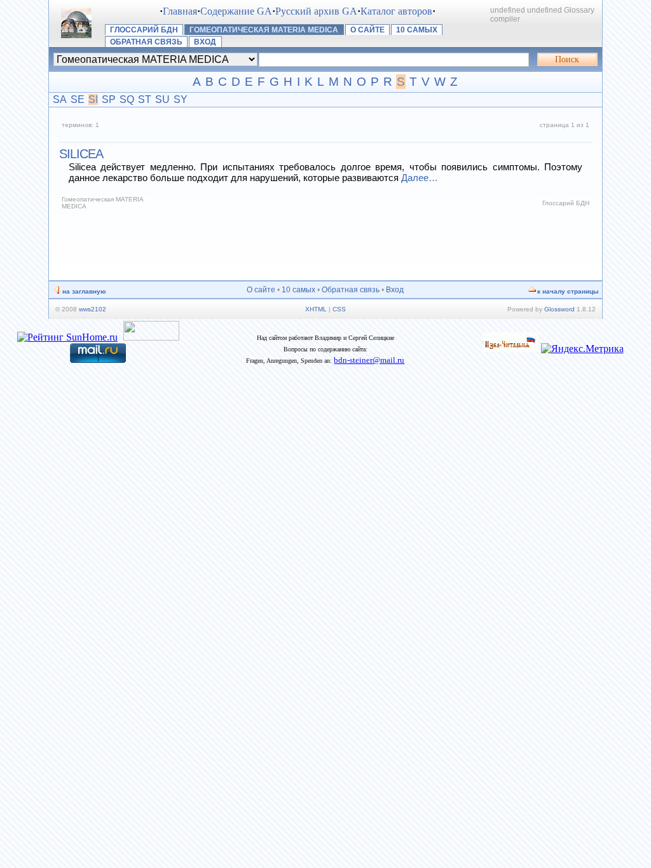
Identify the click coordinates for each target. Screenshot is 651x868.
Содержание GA (236, 11)
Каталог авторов (396, 11)
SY (181, 99)
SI (93, 99)
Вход (205, 41)
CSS (339, 309)
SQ (127, 99)
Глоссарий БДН (144, 29)
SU (162, 99)
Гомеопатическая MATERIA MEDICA (263, 29)
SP (109, 99)
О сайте (367, 29)
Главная (180, 11)
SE (78, 99)
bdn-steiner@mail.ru (369, 360)
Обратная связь (146, 41)
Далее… (419, 177)
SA (60, 99)
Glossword (559, 309)
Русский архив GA (316, 11)
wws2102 (92, 309)
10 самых (416, 29)
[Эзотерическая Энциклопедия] (510, 348)
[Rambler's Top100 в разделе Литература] (151, 337)
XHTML (316, 309)
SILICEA (81, 154)
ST (144, 99)
